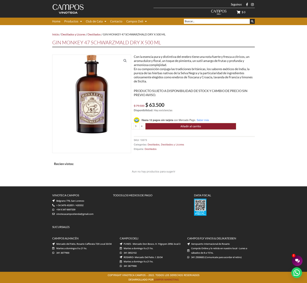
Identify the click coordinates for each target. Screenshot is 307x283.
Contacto (116, 21)
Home (56, 21)
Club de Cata (94, 21)
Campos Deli (134, 21)
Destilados (94, 34)
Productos (71, 21)
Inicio (55, 34)
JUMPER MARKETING (166, 279)
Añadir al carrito (191, 126)
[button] (125, 60)
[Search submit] (252, 21)
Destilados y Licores (73, 34)
